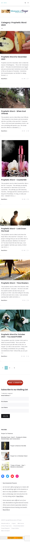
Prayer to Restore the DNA (18, 446)
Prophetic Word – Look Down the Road (13, 229)
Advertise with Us (5, 523)
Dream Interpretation (19, 526)
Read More (4, 78)
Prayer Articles (15, 528)
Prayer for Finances (7, 433)
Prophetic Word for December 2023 (14, 58)
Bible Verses (21, 523)
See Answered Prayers (10, 483)
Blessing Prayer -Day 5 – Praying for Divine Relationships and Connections (13, 438)
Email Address (6, 395)
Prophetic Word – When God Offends (13, 112)
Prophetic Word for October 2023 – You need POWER (13, 335)
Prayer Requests (5, 528)
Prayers (14, 523)
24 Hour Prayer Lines (6, 526)
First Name (4, 401)
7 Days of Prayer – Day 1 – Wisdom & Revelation (18, 466)
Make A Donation (5, 530)
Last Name (4, 407)
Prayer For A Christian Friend (18, 456)
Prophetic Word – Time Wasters (14, 283)
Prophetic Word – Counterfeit (14, 180)
